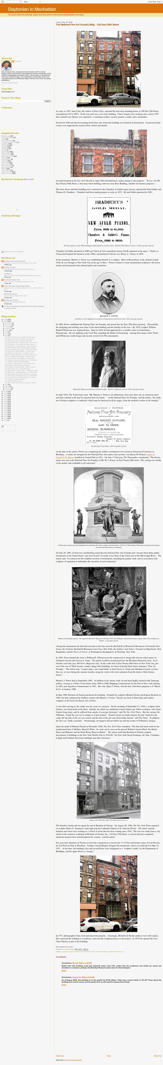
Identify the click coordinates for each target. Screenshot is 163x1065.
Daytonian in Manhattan (32, 9)
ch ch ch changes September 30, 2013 (15, 295)
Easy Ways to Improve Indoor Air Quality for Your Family (20, 263)
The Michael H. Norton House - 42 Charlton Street (19, 353)
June (6, 333)
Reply (64, 971)
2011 (5, 416)
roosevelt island (7, 165)
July (6, 332)
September (8, 328)
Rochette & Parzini (90, 951)
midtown (4, 161)
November (8, 325)
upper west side (7, 173)
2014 (5, 410)
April (6, 384)
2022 (5, 395)
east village (5, 151)
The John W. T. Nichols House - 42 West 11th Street (20, 363)
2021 (5, 397)
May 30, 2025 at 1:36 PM (82, 963)
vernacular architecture (102, 951)
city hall (4, 150)
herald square (6, 159)
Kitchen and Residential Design (14, 261)
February (8, 388)
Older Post (157, 1056)
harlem (4, 158)
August (7, 330)
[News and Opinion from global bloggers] (9, 431)
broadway (5, 144)
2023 (5, 393)
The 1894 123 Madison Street (13, 381)
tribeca (4, 168)
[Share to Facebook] (85, 949)
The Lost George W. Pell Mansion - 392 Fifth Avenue (20, 356)
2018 (5, 403)
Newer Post (60, 1056)
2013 (5, 412)
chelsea (4, 147)
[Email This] (78, 949)
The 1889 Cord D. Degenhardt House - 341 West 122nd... (21, 372)
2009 (5, 420)
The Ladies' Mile (7, 140)
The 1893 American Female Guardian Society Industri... (21, 347)
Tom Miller (18, 61)
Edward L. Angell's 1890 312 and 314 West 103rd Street (21, 355)
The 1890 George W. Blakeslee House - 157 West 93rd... (21, 375)
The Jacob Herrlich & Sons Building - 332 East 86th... (20, 358)
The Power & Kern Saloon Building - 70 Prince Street (20, 351)
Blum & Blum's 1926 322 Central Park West (17, 365)
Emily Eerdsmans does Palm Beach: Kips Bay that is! (19, 269)
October (7, 326)
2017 (5, 405)
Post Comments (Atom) (74, 1060)
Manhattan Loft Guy (10, 294)
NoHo (3, 139)
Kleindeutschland (7, 137)
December (8, 323)
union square (6, 170)
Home (109, 1056)
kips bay (72, 951)
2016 (5, 407)
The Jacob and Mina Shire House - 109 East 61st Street (21, 349)
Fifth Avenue (6, 136)
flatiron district (6, 153)
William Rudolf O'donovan (116, 951)
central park (5, 145)
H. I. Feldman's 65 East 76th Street (15, 379)
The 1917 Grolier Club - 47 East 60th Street (17, 368)
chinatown (5, 148)
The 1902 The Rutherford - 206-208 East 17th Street (20, 337)
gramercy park (6, 154)
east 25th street (64, 951)
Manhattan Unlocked (11, 300)
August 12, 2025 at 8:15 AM (83, 977)
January (7, 390)
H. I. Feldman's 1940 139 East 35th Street (17, 361)
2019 (5, 401)
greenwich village (7, 156)
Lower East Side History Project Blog (16, 286)
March (7, 386)
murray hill (5, 162)
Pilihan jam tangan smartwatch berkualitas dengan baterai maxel (22, 275)
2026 (5, 319)
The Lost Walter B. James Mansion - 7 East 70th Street (21, 346)
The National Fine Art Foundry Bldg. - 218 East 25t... (20, 339)
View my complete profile (10, 83)
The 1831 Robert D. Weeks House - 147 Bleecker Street (21, 370)
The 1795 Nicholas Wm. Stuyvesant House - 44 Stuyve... (21, 374)
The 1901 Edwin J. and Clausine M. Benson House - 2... (21, 344)
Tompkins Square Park (9, 142)
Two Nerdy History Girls (12, 280)
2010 (5, 418)
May (6, 335)
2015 (5, 409)
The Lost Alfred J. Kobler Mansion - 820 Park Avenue (20, 367)
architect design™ (10, 267)
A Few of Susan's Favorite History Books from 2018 (19, 281)
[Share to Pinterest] (87, 949)
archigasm (7, 273)
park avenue (6, 164)
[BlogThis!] (80, 949)
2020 (5, 399)
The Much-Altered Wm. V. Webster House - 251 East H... (21, 342)
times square (6, 167)
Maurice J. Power (79, 951)
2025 (5, 321)
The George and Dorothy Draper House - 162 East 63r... (21, 360)
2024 (5, 391)
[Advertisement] (74, 1038)
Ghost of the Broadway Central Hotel (14, 302)
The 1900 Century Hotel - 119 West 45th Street (18, 341)
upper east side (7, 172)
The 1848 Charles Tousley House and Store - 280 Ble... (21, 382)
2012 (5, 414)
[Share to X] (83, 949)
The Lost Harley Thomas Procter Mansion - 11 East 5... (21, 377)
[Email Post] (75, 949)
